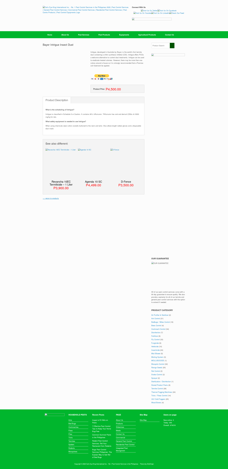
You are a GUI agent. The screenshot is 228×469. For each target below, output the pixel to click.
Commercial (120, 437)
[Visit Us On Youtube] (142, 13)
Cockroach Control (158, 329)
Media (118, 430)
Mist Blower (155, 353)
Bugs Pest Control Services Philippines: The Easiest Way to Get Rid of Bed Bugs (102, 453)
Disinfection (155, 332)
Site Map (143, 420)
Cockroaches (73, 427)
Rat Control (155, 371)
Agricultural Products (147, 34)
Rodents (71, 448)
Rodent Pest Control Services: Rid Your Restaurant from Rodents (101, 443)
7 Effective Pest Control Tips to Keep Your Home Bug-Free (101, 429)
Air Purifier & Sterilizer (159, 315)
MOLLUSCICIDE (157, 360)
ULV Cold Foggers (158, 399)
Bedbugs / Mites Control (160, 322)
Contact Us (169, 34)
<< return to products (51, 198)
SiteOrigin (150, 464)
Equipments (124, 34)
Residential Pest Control (125, 444)
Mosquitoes (72, 451)
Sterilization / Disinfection (161, 381)
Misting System (157, 357)
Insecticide (155, 350)
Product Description (57, 100)
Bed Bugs (72, 423)
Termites (71, 441)
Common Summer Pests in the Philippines (101, 436)
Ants (70, 420)
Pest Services (83, 34)
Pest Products (104, 34)
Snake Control (156, 374)
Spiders (71, 444)
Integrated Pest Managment (122, 449)
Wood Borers (156, 402)
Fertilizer (154, 336)
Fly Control (155, 339)
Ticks (70, 437)
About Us (65, 34)
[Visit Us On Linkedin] (160, 13)
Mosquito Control (157, 364)
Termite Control (157, 388)
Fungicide (155, 343)
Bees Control (156, 325)
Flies (70, 434)
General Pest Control (124, 441)
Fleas (70, 430)
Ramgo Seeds (156, 367)
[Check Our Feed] (176, 13)
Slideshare (120, 427)
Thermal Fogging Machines (161, 392)
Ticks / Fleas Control (159, 395)
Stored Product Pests (159, 385)
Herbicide (154, 346)
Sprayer (154, 378)
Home (49, 34)
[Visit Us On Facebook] (167, 10)
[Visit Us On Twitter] (149, 10)
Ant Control (155, 318)
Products (119, 423)
